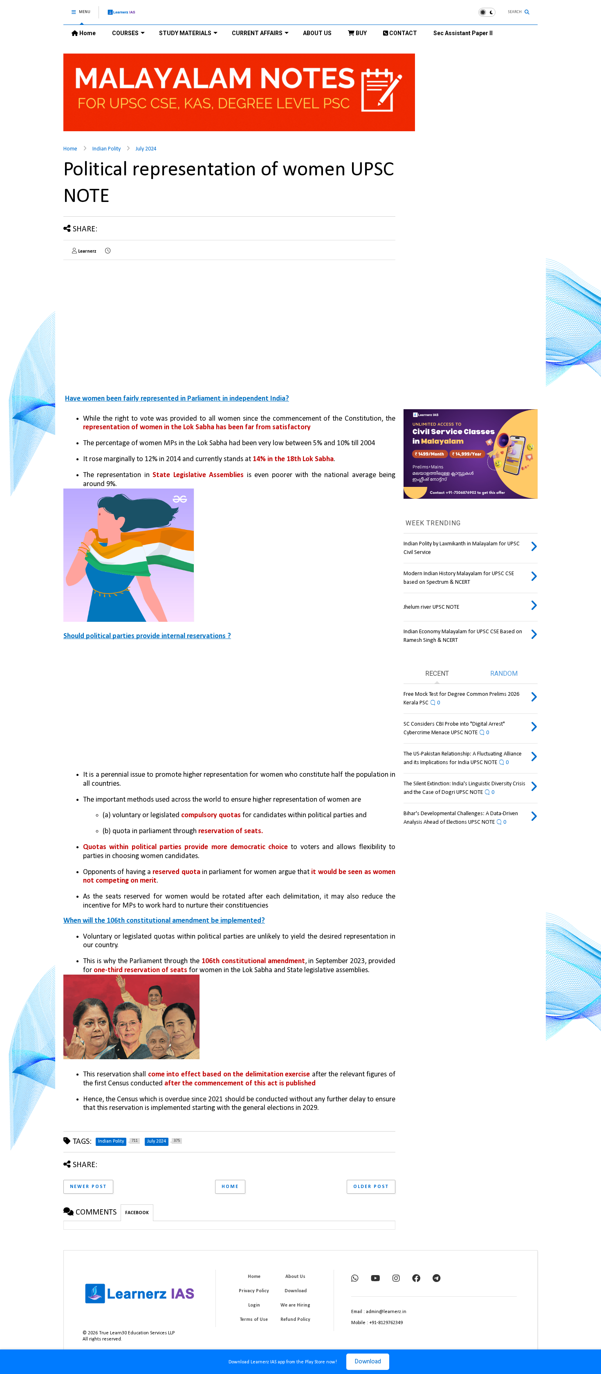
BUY (360, 33)
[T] (436, 1279)
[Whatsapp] (355, 1279)
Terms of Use (254, 1319)
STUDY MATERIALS (185, 33)
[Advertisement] (132, 323)
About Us (295, 1276)
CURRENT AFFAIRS (257, 33)
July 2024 (146, 149)
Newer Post (88, 1186)
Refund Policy (295, 1319)
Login (254, 1305)
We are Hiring (295, 1305)
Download (367, 1361)
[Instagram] (396, 1279)
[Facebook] (416, 1279)
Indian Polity (106, 149)
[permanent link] (107, 251)
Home (87, 33)
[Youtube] (375, 1279)
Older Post (371, 1186)
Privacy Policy (254, 1291)
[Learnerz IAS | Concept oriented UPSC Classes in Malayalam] (121, 15)
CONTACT (402, 33)
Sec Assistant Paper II (463, 33)
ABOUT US (317, 33)
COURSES (125, 33)
